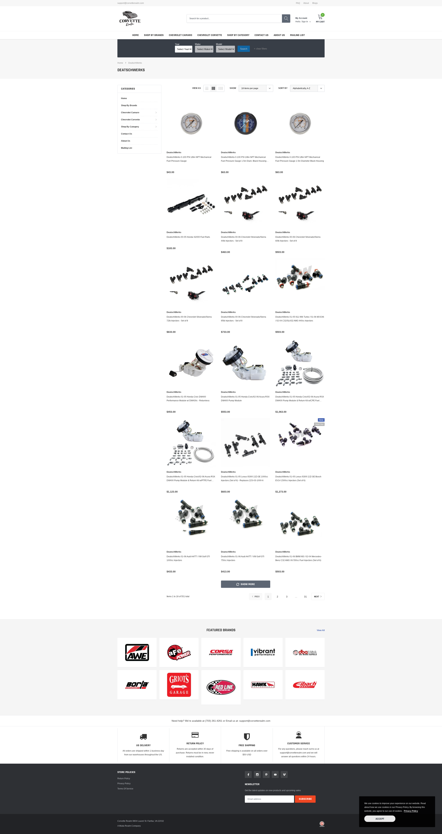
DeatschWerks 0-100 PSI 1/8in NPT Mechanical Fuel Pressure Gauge (189, 159)
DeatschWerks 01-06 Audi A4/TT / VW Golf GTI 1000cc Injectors (188, 558)
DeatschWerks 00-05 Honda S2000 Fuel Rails (188, 237)
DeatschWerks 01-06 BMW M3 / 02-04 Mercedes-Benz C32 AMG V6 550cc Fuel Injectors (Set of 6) (298, 558)
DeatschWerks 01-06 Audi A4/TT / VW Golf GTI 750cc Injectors (242, 558)
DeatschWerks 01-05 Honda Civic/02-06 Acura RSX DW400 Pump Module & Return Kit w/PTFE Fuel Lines (191, 478)
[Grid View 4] (220, 88)
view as (196, 88)
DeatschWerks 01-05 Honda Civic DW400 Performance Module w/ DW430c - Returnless (188, 398)
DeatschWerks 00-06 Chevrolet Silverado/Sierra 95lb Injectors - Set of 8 (243, 319)
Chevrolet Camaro (180, 35)
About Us (279, 35)
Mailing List (297, 35)
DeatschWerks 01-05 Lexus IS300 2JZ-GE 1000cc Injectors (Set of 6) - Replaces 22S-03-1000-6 (244, 478)
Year (177, 44)
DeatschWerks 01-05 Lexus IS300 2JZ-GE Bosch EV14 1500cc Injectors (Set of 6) (298, 478)
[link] (191, 123)
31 (305, 596)
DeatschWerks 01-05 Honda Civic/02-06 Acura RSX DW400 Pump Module (245, 398)
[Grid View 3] (213, 88)
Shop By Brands (154, 35)
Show (233, 88)
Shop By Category (238, 35)
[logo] (129, 19)
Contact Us (261, 35)
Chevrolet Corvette (209, 35)
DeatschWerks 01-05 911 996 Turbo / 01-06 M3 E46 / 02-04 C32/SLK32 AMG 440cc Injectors (299, 319)
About (306, 3)
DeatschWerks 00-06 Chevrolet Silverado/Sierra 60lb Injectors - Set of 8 (297, 239)
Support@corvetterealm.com (130, 3)
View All (321, 630)
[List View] (207, 88)
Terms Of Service (125, 788)
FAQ (298, 3)
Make (197, 44)
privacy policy (411, 811)
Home (135, 35)
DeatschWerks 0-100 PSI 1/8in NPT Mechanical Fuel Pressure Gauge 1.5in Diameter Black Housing (299, 159)
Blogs (315, 3)
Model (219, 44)
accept (380, 819)
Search (243, 48)
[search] (286, 18)
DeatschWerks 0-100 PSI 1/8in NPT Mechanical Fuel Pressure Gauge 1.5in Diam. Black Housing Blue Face (243, 159)
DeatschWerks (135, 63)
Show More (247, 584)
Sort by (282, 88)
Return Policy (123, 778)
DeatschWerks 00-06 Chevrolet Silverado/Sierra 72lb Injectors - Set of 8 (189, 319)
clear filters (260, 48)
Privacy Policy (124, 783)
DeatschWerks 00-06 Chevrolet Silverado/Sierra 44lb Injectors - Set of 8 (243, 239)
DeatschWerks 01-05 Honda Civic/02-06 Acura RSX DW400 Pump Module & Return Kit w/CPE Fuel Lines (299, 398)
